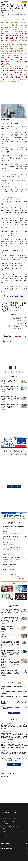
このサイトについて (5, 816)
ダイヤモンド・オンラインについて (9, 812)
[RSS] (20, 807)
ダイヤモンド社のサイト (7, 843)
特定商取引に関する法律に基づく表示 (9, 826)
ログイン (18, 1)
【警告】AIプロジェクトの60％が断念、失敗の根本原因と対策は (14, 702)
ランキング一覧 (14, 486)
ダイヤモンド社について (7, 848)
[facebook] (14, 807)
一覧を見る (14, 713)
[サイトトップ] (6, 2)
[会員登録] (24, 2)
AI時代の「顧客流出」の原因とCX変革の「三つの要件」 (14, 687)
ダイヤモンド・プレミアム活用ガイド (9, 821)
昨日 (11, 454)
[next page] (17, 367)
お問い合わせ (4, 836)
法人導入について (5, 839)
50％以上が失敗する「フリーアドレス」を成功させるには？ (14, 697)
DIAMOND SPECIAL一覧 (7, 773)
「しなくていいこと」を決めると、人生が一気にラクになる (14, 15)
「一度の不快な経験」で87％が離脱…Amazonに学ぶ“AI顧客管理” (14, 707)
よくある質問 (4, 831)
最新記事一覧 (14, 764)
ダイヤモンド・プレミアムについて (9, 818)
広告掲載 (3, 834)
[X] (7, 807)
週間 (17, 454)
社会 (2, 14)
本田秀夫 (3, 12)
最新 (4, 454)
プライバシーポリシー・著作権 (8, 828)
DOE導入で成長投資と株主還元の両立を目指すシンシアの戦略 (14, 692)
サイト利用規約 (4, 823)
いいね (24, 454)
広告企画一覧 (4, 777)
